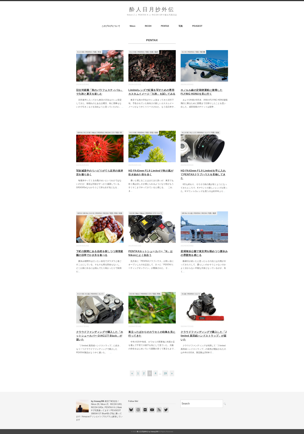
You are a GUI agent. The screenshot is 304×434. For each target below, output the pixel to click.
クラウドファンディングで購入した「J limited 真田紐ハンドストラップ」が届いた (204, 336)
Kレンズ (193, 132)
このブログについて (111, 26)
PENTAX (165, 26)
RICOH (148, 26)
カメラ (207, 132)
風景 (156, 52)
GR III (79, 213)
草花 (99, 52)
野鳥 (158, 294)
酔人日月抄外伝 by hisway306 (147, 431)
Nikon (132, 26)
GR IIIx (79, 132)
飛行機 (202, 52)
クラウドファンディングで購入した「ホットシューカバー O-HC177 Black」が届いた (99, 336)
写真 (181, 26)
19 (165, 373)
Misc (137, 213)
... (122, 107)
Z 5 (113, 132)
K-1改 (190, 213)
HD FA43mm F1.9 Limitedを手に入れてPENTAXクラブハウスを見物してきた (203, 174)
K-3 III (184, 52)
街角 (151, 52)
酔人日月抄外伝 (151, 9)
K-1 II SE (80, 52)
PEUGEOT (197, 26)
